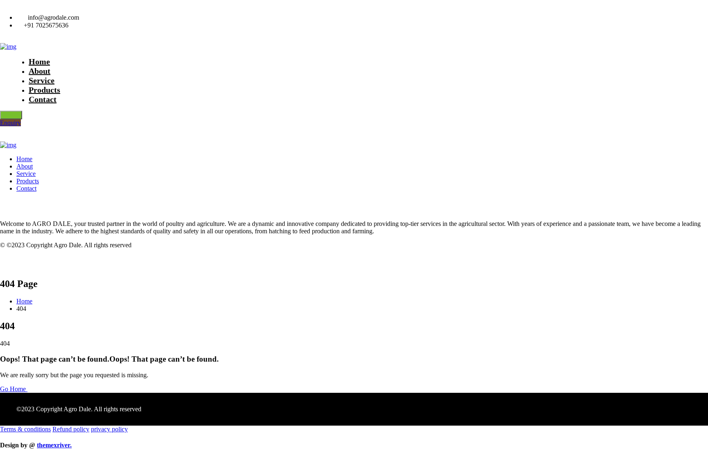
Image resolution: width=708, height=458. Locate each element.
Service (26, 173)
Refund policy (70, 429)
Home (24, 158)
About (24, 166)
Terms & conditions (25, 429)
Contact (43, 99)
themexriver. (54, 445)
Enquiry (10, 122)
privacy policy (109, 429)
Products (27, 181)
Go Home (13, 388)
